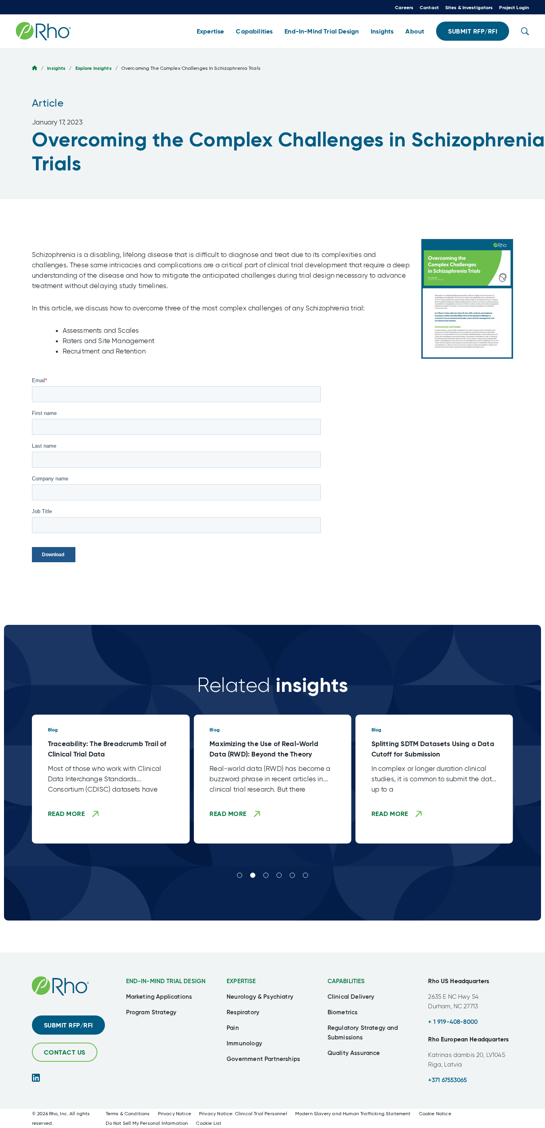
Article (47, 103)
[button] (210, 31)
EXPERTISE (241, 981)
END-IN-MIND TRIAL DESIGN (166, 981)
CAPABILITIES (346, 981)
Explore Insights (93, 68)
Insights (56, 68)
